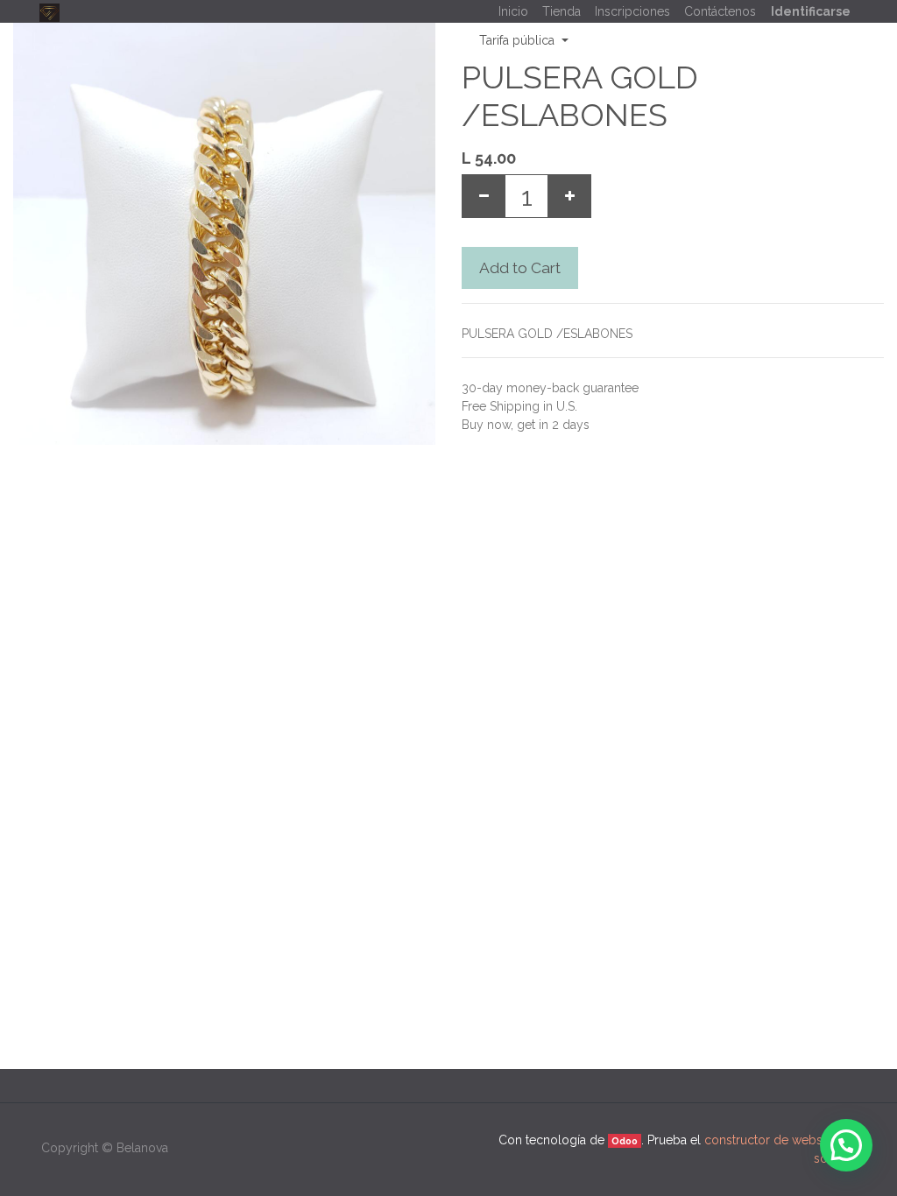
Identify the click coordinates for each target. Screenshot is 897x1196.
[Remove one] (483, 196)
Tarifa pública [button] (518, 40)
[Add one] (569, 196)
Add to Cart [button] (520, 268)
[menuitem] (513, 12)
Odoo (624, 1141)
